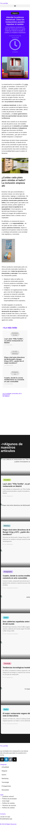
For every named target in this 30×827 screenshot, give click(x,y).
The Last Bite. (4, 3)
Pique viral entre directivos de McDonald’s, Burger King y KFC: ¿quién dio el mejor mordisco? (14, 360)
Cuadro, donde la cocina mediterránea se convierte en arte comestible (14, 379)
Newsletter (5, 790)
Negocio (15, 13)
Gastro (6, 617)
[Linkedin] (6, 759)
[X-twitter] (14, 759)
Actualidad (15, 333)
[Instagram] (2, 759)
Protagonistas (8, 571)
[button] (15, 5)
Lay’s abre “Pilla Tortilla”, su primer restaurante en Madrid (14, 340)
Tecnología (7, 663)
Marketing (15, 353)
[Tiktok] (10, 759)
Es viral (15, 335)
